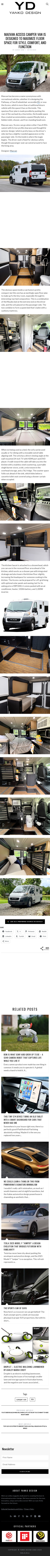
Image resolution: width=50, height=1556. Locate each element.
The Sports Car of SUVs (15, 1308)
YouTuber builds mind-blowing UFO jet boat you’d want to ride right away (25, 1412)
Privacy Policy (29, 1509)
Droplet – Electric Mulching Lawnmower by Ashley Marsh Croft (24, 1368)
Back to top (24, 1552)
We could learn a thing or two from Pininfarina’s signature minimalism (22, 1183)
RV (38, 102)
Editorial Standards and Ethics (12, 1509)
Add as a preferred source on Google (26, 921)
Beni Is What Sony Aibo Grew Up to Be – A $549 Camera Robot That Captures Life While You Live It (23, 1057)
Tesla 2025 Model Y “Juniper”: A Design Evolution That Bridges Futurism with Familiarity (22, 1246)
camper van (21, 1399)
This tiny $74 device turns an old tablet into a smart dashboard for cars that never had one (23, 1119)
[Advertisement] (25, 24)
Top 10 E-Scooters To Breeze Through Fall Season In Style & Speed (25, 1426)
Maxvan (13, 151)
